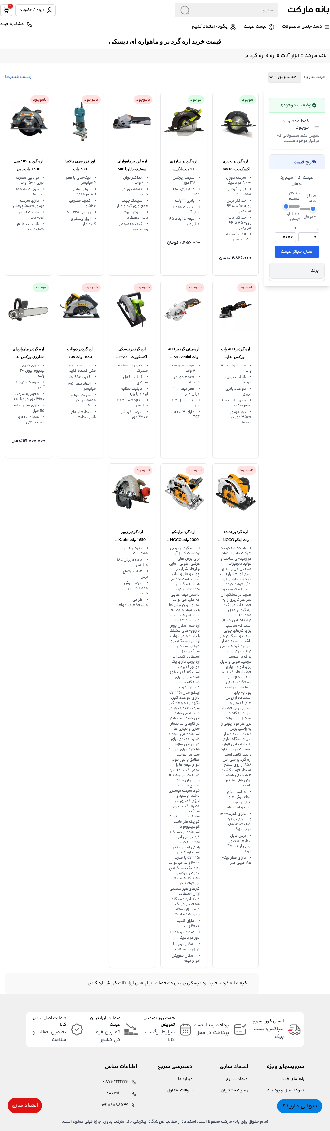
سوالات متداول (180, 1090)
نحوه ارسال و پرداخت (285, 1090)
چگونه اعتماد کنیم (210, 27)
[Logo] (304, 10)
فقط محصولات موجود (295, 124)
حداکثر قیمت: (294, 196)
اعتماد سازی (25, 1105)
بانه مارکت (315, 56)
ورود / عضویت (31, 10)
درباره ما (185, 1079)
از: (317, 228)
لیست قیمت (255, 27)
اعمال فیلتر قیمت (297, 251)
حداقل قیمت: (311, 199)
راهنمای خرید (292, 1079)
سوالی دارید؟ (299, 1106)
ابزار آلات (290, 56)
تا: (294, 228)
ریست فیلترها (18, 77)
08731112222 (117, 1093)
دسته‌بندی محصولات (302, 27)
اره (273, 56)
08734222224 (115, 1082)
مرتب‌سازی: (314, 77)
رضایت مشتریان (234, 1090)
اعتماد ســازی (237, 1079)
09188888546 (115, 1105)
